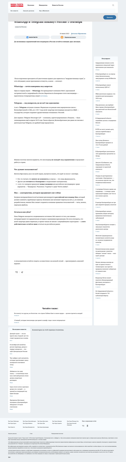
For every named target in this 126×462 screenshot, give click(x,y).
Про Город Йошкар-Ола (73, 421)
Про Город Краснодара (43, 427)
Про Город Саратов (57, 423)
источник (43, 96)
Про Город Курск (12, 423)
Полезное (31, 5)
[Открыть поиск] (113, 5)
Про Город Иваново (57, 421)
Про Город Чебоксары (13, 421)
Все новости (14, 11)
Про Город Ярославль (43, 421)
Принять (110, 17)
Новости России (57, 5)
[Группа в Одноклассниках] (68, 37)
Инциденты (43, 5)
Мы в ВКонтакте (44, 11)
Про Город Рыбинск (27, 423)
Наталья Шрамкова (78, 34)
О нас (31, 433)
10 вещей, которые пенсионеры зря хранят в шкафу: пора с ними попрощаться (39, 321)
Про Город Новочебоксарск (29, 421)
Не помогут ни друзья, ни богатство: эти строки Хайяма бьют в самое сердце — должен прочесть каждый (48, 314)
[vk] (16, 272)
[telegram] (22, 272)
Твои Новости (11, 427)
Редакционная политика (57, 433)
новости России (20, 27)
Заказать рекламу (28, 11)
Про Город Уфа (41, 423)
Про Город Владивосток (28, 427)
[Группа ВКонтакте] (32, 37)
